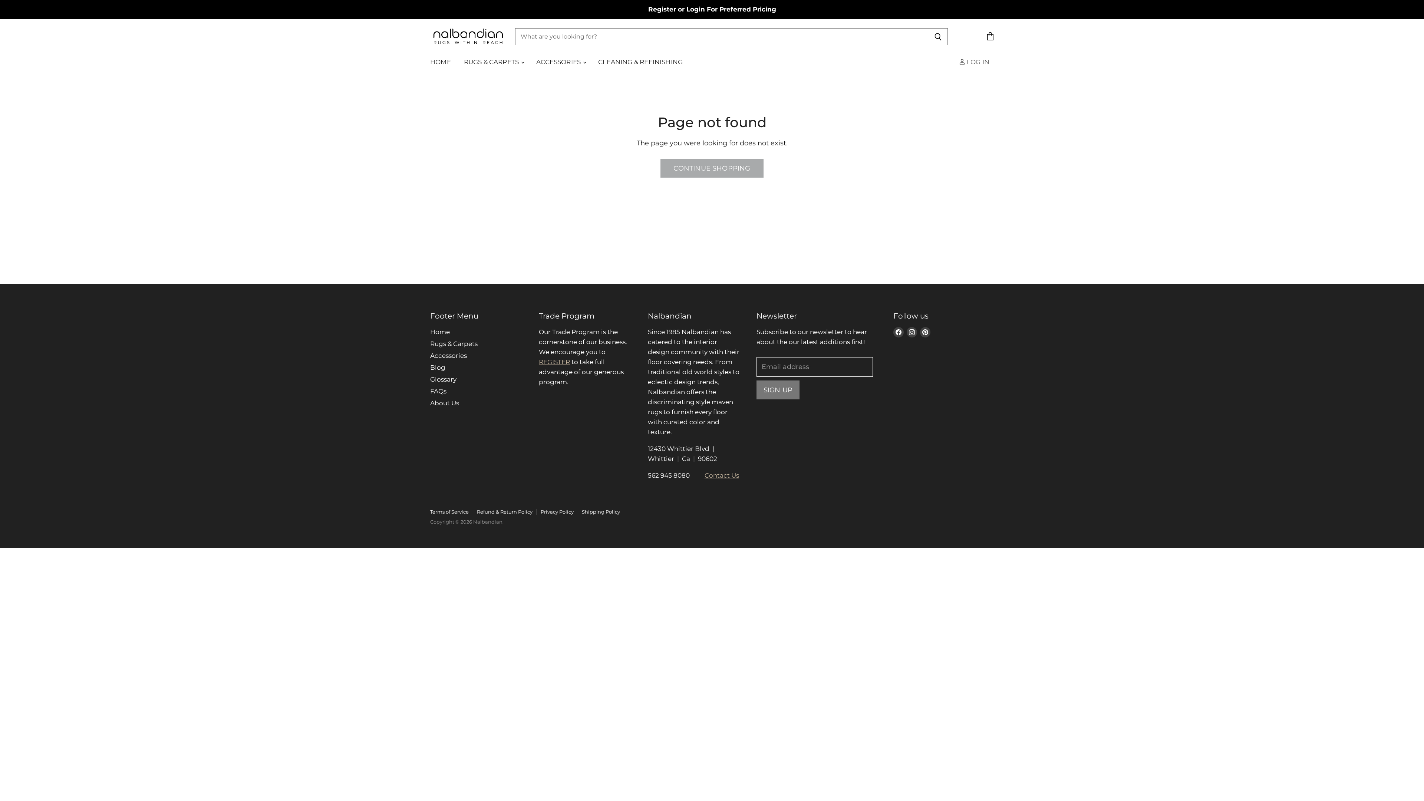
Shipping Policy (601, 512)
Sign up (778, 390)
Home (440, 62)
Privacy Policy (557, 512)
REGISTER (554, 362)
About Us (444, 403)
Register (662, 9)
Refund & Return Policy (505, 512)
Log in (977, 62)
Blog (437, 367)
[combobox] (722, 36)
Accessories (559, 62)
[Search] (938, 36)
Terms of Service (449, 512)
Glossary (443, 379)
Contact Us (722, 475)
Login (695, 9)
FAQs (438, 391)
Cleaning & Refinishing (640, 62)
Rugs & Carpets (492, 62)
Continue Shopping (711, 168)
